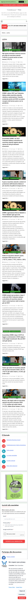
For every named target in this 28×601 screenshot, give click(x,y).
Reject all (22, 591)
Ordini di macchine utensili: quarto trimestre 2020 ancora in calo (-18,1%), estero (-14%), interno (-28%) (14, 257)
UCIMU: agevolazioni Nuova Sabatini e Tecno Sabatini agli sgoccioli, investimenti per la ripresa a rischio (14, 214)
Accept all (22, 598)
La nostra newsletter (12, 455)
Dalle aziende (10, 450)
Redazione (6, 62)
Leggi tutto (4, 78)
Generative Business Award (13, 440)
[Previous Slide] (24, 5)
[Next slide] (26, 5)
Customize (22, 594)
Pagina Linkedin (11, 556)
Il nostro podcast (11, 460)
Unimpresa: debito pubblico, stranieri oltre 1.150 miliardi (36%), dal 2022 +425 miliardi (13, 5)
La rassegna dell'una (15, 50)
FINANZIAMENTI (7, 209)
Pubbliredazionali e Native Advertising (16, 445)
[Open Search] (26, 21)
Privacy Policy (12, 587)
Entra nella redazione (12, 466)
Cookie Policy (19, 587)
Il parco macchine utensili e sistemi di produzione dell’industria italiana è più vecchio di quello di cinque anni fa (14, 184)
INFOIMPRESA (6, 50)
